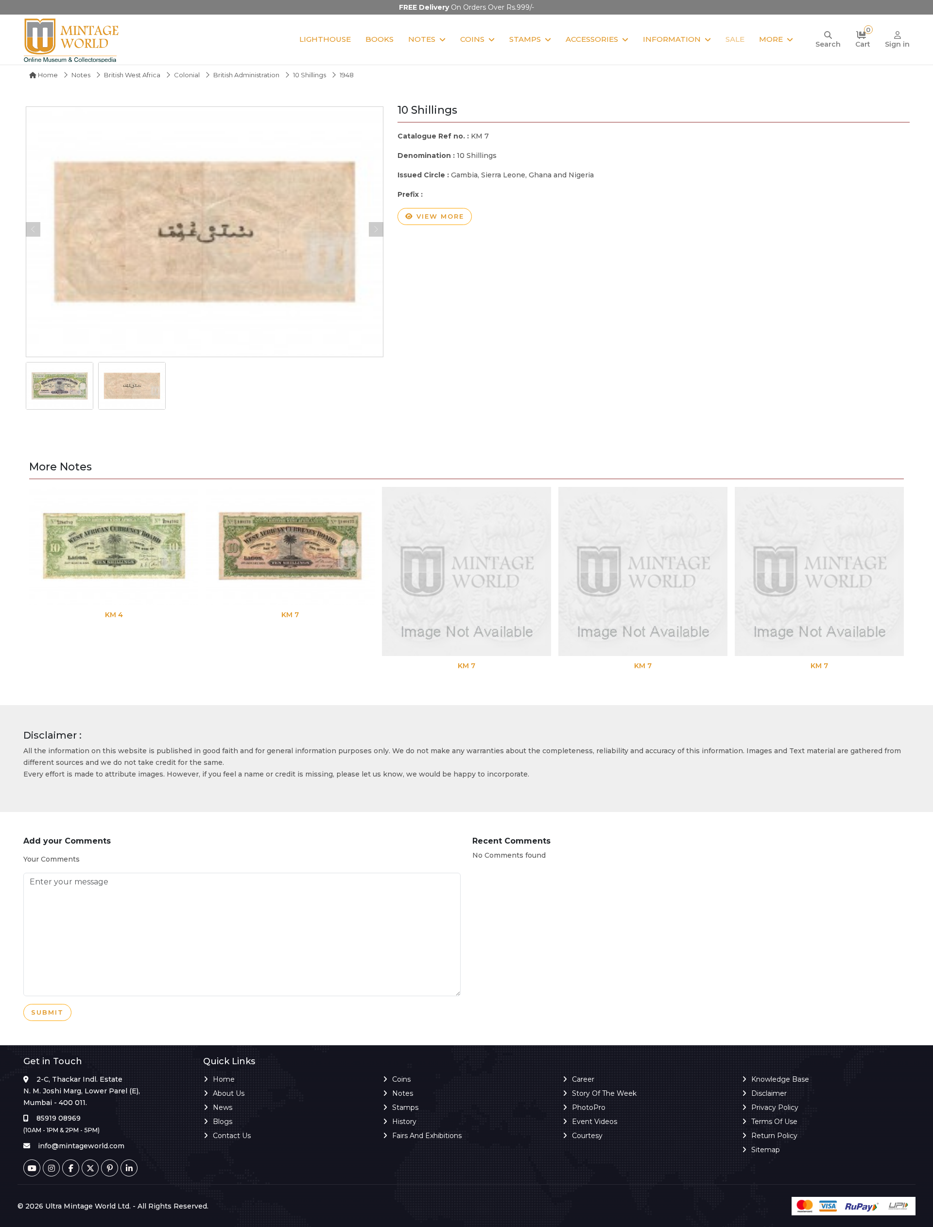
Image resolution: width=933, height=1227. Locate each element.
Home (47, 75)
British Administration (246, 75)
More (771, 39)
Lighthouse (325, 39)
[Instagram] (51, 1167)
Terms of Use (774, 1121)
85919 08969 (58, 1118)
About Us (228, 1093)
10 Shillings (309, 75)
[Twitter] (90, 1167)
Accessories (592, 39)
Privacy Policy (774, 1107)
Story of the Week (604, 1093)
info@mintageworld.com (81, 1145)
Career (583, 1079)
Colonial (187, 75)
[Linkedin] (129, 1167)
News (222, 1107)
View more (439, 216)
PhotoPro (588, 1107)
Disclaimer (769, 1093)
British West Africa (132, 75)
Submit (47, 1012)
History (404, 1121)
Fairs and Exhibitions (427, 1135)
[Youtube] (31, 1167)
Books (379, 39)
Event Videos (594, 1121)
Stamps (525, 39)
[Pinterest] (109, 1167)
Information (672, 39)
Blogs (222, 1121)
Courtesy (587, 1135)
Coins (472, 39)
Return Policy (774, 1135)
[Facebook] (70, 1167)
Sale (735, 39)
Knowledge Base (780, 1079)
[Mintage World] (72, 40)
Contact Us (232, 1135)
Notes (421, 39)
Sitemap (765, 1149)
